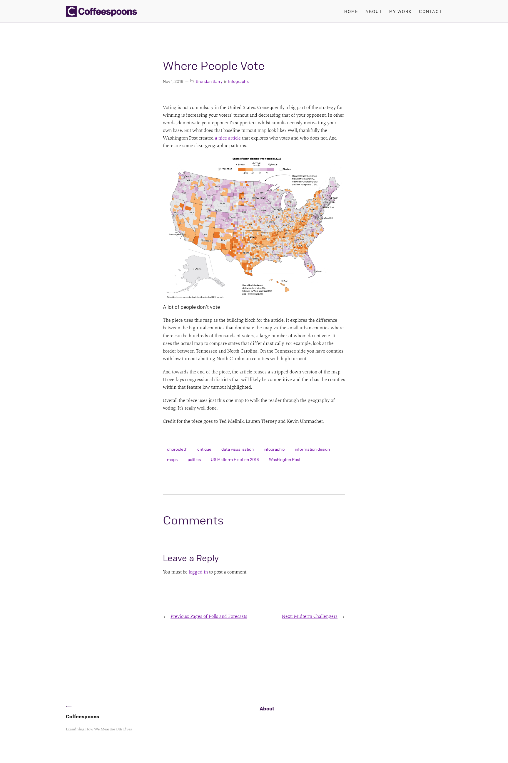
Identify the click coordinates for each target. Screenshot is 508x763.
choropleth (177, 449)
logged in (198, 572)
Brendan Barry (209, 81)
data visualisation (237, 449)
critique (204, 449)
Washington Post (284, 459)
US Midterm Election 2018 (235, 459)
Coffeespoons (82, 716)
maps (172, 459)
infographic (274, 449)
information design (312, 449)
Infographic (239, 81)
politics (194, 459)
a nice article (228, 138)
